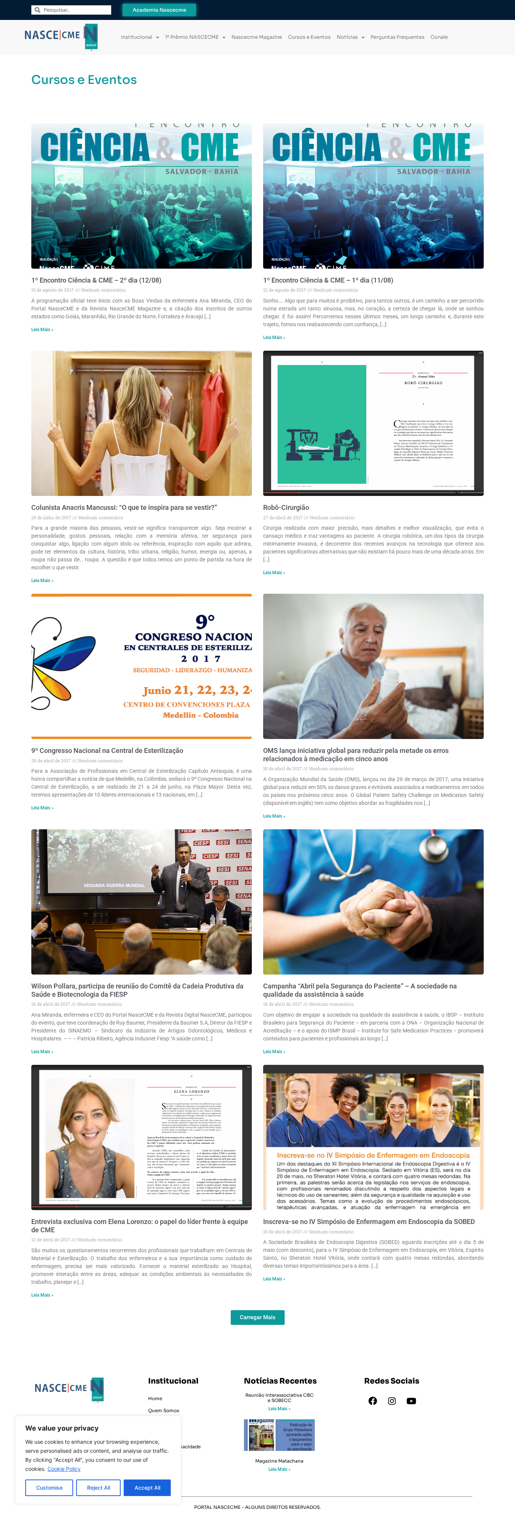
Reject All (98, 1487)
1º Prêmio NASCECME (192, 37)
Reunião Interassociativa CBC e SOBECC (279, 1397)
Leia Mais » (42, 329)
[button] (258, 1317)
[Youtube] (411, 1401)
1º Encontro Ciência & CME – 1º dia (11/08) (328, 280)
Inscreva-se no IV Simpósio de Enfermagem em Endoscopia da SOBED (369, 1222)
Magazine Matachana (279, 1461)
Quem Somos (163, 1410)
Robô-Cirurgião (286, 507)
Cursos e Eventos (309, 37)
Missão (156, 1422)
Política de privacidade (174, 1446)
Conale (439, 37)
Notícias (347, 37)
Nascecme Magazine (256, 37)
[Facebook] (373, 1401)
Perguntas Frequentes (398, 37)
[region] (98, 1460)
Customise (49, 1487)
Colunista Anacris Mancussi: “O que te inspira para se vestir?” (124, 507)
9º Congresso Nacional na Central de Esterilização (107, 750)
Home (155, 1398)
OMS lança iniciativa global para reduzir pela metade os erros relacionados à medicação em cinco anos (356, 755)
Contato (157, 1434)
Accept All (147, 1487)
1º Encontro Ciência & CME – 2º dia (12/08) (96, 280)
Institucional (136, 37)
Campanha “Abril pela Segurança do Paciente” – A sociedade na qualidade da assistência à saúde (360, 990)
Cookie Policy (64, 1469)
